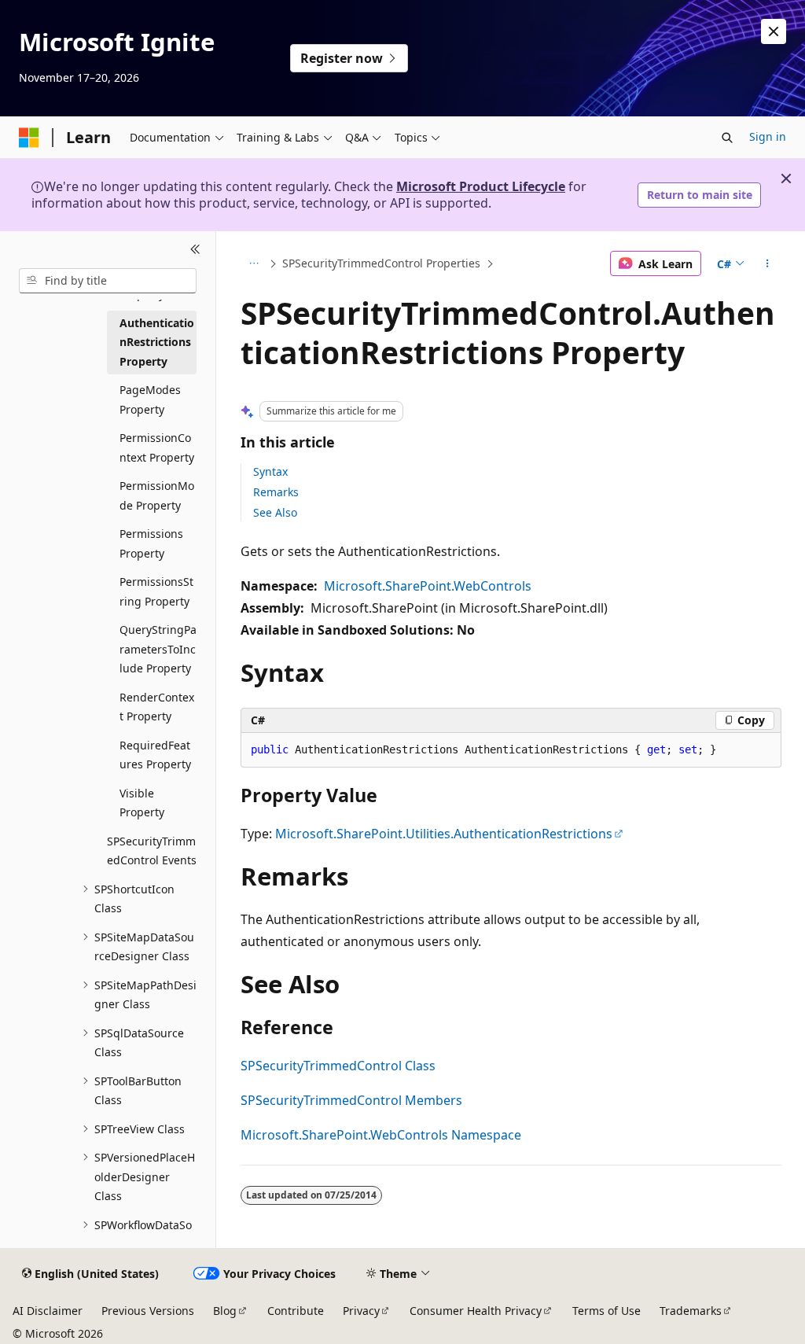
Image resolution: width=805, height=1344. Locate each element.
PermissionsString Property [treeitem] (156, 591)
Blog (225, 1310)
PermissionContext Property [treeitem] (156, 447)
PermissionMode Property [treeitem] (156, 495)
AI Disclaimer (48, 1310)
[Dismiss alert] (773, 31)
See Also (275, 512)
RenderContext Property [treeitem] (156, 707)
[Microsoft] (29, 137)
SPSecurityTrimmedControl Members (351, 1100)
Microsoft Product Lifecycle (480, 186)
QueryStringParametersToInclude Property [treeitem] (158, 649)
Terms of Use (606, 1310)
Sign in (767, 136)
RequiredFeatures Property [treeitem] (155, 755)
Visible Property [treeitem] (141, 803)
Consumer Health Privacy (476, 1310)
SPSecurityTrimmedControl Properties (381, 263)
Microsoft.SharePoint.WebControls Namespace (381, 1134)
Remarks (276, 491)
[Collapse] (195, 250)
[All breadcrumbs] (254, 263)
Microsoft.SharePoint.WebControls (427, 586)
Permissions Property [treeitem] (151, 543)
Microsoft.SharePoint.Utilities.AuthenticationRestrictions (443, 833)
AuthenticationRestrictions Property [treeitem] (156, 342)
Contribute (295, 1310)
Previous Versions (147, 1310)
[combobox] (108, 280)
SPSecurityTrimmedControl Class (338, 1065)
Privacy (361, 1310)
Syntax (270, 471)
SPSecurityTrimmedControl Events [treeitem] (152, 851)
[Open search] (727, 137)
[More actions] (767, 263)
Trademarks (691, 1310)
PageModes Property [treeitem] (150, 399)
